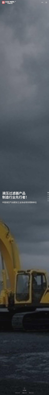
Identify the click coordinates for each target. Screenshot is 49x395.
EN (42, 2)
